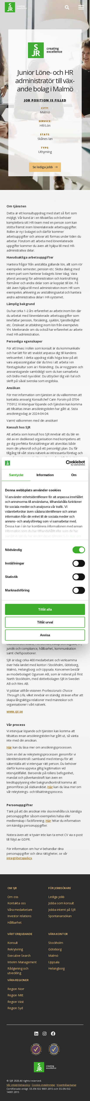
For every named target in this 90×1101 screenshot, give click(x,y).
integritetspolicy (19, 858)
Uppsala (53, 962)
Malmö (53, 955)
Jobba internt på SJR (61, 910)
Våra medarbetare (19, 910)
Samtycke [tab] (16, 475)
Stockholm (55, 943)
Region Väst (15, 1002)
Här (9, 747)
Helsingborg (56, 968)
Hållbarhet (14, 922)
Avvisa (45, 635)
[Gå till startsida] (16, 7)
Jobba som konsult (61, 903)
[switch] (79, 563)
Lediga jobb (56, 897)
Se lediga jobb (43, 167)
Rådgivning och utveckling (17, 968)
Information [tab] (45, 475)
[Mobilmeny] (81, 7)
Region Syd (15, 1008)
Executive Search (19, 955)
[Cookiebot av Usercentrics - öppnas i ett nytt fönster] (66, 463)
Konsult (12, 943)
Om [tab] (74, 475)
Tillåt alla (45, 609)
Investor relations (19, 916)
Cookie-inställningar (43, 1084)
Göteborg (54, 949)
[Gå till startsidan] (45, 1067)
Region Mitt (15, 995)
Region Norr (15, 989)
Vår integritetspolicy (18, 1084)
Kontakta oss (16, 903)
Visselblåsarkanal (66, 1084)
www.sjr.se (15, 711)
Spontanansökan (59, 916)
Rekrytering (15, 949)
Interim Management (21, 962)
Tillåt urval (45, 622)
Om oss (12, 897)
